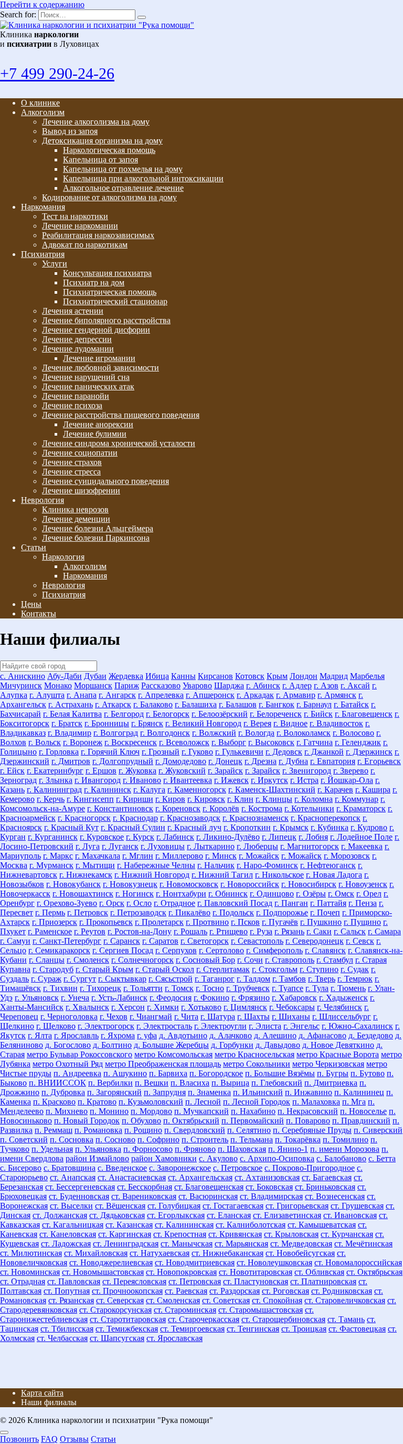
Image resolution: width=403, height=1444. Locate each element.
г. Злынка (55, 780)
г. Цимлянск (245, 1007)
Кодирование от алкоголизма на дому (109, 197)
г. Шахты (253, 1016)
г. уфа (147, 1035)
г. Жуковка (137, 770)
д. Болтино (112, 1044)
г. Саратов (160, 940)
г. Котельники (309, 808)
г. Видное (290, 723)
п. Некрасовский (308, 1111)
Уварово (197, 685)
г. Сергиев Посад (122, 950)
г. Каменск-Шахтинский (271, 789)
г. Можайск (259, 855)
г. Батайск (351, 704)
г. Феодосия (171, 997)
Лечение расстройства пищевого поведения (120, 414)
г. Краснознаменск (255, 817)
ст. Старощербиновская (283, 1319)
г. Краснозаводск (190, 817)
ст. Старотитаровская (128, 1319)
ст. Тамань (346, 1319)
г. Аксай (355, 685)
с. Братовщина (70, 1167)
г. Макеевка (362, 846)
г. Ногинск (134, 893)
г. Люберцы (257, 846)
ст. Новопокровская (181, 1271)
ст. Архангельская (200, 1177)
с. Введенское (122, 1167)
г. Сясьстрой (171, 978)
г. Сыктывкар (122, 978)
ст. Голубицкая (173, 1205)
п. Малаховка (316, 1101)
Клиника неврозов (75, 509)
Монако (58, 685)
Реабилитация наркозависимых (98, 235)
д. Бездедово (370, 1035)
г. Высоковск (271, 742)
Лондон (303, 676)
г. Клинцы (274, 799)
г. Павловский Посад (234, 903)
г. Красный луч (194, 827)
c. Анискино (22, 676)
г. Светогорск (205, 940)
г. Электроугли (220, 1026)
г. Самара (384, 931)
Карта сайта (42, 1392)
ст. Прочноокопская (127, 1290)
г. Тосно (210, 988)
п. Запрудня (165, 1092)
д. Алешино (275, 1035)
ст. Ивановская (350, 1215)
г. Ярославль (76, 1035)
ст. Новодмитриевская (195, 1262)
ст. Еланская (229, 1215)
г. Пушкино (321, 921)
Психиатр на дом (93, 282)
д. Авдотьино (183, 1035)
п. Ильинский (258, 1092)
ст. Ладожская (66, 1243)
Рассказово (161, 685)
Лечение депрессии (77, 339)
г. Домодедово (180, 761)
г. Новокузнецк (130, 884)
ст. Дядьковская (117, 1215)
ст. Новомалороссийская (358, 1262)
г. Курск (140, 836)
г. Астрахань (70, 704)
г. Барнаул (314, 704)
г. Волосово (353, 732)
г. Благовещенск (364, 713)
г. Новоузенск (362, 884)
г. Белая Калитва (72, 713)
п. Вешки (151, 1082)
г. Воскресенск (130, 742)
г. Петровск (87, 912)
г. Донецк (225, 761)
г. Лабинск (175, 836)
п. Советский (24, 1139)
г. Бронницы (106, 723)
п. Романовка (98, 1130)
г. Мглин (137, 855)
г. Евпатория (332, 761)
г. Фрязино (250, 997)
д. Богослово (68, 1044)
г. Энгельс (301, 1026)
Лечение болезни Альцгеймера (97, 528)
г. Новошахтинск (82, 893)
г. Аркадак (255, 694)
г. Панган (291, 903)
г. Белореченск (276, 713)
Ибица (157, 676)
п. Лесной (203, 1101)
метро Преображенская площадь (163, 1063)
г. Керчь (51, 799)
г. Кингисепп (90, 799)
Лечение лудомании (78, 348)
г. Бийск (318, 713)
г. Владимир (69, 732)
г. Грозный (160, 751)
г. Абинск (263, 685)
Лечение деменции (76, 518)
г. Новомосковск (189, 884)
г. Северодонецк (314, 940)
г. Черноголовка (69, 1016)
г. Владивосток (336, 723)
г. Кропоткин (247, 827)
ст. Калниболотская (250, 1224)
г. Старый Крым (104, 969)
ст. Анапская (73, 1177)
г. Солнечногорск (142, 959)
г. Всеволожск (184, 742)
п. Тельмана (251, 1139)
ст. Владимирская (271, 1196)
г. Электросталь (164, 1026)
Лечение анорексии (98, 424)
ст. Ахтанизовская (267, 1177)
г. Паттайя (328, 903)
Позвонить (19, 1439)
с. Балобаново (341, 1158)
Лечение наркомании (80, 225)
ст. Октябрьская (374, 1271)
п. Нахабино (253, 1111)
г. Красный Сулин (133, 827)
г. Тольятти (143, 988)
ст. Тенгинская (253, 1328)
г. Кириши (134, 799)
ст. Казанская (129, 1224)
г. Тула (316, 988)
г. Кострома (261, 808)
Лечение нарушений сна (86, 377)
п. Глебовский (276, 1082)
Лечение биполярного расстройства (106, 320)
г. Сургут (79, 978)
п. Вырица (230, 1082)
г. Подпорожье (282, 912)
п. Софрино (158, 1139)
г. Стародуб (53, 969)
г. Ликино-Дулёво (228, 836)
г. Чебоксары (292, 1007)
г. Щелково (56, 1026)
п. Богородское (216, 1073)
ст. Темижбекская (127, 1328)
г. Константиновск (120, 808)
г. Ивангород (98, 780)
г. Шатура (217, 1016)
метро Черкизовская (328, 1063)
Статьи (33, 547)
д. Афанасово (322, 1035)
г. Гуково (197, 751)
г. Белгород (124, 713)
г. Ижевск (231, 780)
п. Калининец (359, 1092)
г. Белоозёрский (220, 713)
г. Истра (304, 780)
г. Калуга (149, 789)
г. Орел (368, 893)
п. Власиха (190, 1082)
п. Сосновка (71, 1139)
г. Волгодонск (165, 732)
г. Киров (170, 799)
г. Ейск (12, 770)
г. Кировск (206, 799)
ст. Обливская (319, 1271)
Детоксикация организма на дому (102, 140)
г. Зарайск (225, 770)
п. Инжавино (308, 1092)
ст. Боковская (269, 1186)
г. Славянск (325, 950)
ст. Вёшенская (120, 1205)
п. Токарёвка (298, 1139)
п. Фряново (195, 1148)
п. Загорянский (114, 1092)
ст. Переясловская (134, 1281)
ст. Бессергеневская (80, 1186)
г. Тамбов (289, 978)
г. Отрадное (174, 903)
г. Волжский (214, 732)
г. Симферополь (274, 950)
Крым (277, 676)
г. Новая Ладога (334, 874)
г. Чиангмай (151, 1016)
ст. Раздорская (234, 1290)
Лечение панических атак (88, 386)
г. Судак (355, 969)
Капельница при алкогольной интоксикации (143, 178)
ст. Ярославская (174, 1338)
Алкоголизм (43, 112)
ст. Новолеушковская (274, 1262)
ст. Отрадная (22, 1281)
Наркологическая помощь (109, 150)
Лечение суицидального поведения (105, 481)
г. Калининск (107, 789)
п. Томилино (345, 1139)
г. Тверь (321, 978)
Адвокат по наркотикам (85, 244)
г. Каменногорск (196, 789)
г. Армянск (336, 694)
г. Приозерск (54, 921)
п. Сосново (115, 1139)
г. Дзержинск (369, 751)
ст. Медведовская (301, 1243)
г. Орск (111, 903)
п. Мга (354, 1101)
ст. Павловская (73, 1281)
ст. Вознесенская (335, 1196)
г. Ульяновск (37, 997)
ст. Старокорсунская (115, 1309)
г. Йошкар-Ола (347, 780)
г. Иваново (142, 780)
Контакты (38, 613)
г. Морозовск (347, 855)
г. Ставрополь (289, 959)
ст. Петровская (194, 1281)
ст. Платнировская (323, 1281)
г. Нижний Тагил (222, 874)
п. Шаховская (242, 1148)
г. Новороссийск (249, 884)
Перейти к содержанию (42, 4)
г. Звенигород (306, 770)
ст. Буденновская (79, 1196)
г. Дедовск (284, 751)
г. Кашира (372, 789)
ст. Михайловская (96, 1253)
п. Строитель (205, 1139)
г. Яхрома (118, 1035)
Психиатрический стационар (115, 301)
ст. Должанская (60, 1215)
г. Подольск (233, 912)
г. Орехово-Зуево (67, 903)
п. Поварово (308, 1120)
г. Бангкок (276, 704)
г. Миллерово (179, 855)
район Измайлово (97, 1158)
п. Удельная (52, 1148)
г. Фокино (211, 997)
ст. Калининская (184, 1224)
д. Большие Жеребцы (171, 1044)
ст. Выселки (71, 1205)
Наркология (63, 556)
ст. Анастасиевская (132, 1177)
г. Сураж (46, 978)
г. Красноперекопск (325, 817)
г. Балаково (153, 704)
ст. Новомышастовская (103, 1271)
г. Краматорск (361, 808)
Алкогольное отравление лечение (123, 187)
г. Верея (257, 723)
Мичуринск (21, 685)
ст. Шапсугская (117, 1338)
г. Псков (245, 921)
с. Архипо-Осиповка (277, 1158)
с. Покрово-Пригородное (309, 1167)
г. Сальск (350, 931)
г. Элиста (265, 1026)
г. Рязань (289, 931)
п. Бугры (332, 1073)
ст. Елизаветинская (287, 1215)
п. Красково (54, 1101)
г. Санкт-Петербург (67, 940)
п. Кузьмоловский (151, 1101)
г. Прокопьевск (106, 921)
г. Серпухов (176, 950)
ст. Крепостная (179, 1234)
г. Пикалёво (189, 912)
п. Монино (109, 1111)
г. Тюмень (348, 988)
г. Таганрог (215, 978)
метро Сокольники (256, 1063)
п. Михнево (67, 1111)
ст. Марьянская (241, 1243)
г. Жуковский (182, 770)
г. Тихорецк (100, 988)
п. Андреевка (77, 1073)
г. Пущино (362, 921)
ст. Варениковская (143, 1196)
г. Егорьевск (379, 761)
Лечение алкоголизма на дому (96, 121)
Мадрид (334, 676)
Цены (31, 604)
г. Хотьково (201, 1007)
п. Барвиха (168, 1073)
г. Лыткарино (211, 846)
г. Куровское (102, 836)
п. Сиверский (378, 1130)
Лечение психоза (72, 405)
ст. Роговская (285, 1290)
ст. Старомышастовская (260, 1309)
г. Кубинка (329, 827)
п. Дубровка (63, 1092)
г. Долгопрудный (122, 761)
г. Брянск (147, 723)
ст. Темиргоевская (192, 1328)
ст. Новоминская (30, 1271)
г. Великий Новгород (203, 723)
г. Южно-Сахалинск (357, 1026)
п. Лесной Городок (256, 1101)
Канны (183, 676)
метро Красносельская (254, 1054)
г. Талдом (253, 978)
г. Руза (261, 931)
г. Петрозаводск (138, 912)
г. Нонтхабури (181, 893)
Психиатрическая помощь (109, 291)
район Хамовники (164, 1158)
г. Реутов (89, 931)
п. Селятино (249, 1130)
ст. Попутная (67, 1290)
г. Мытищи (95, 865)
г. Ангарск (117, 694)
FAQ (49, 1439)
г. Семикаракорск (59, 950)
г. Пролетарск (159, 921)
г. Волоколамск (304, 732)
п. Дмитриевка (330, 1082)
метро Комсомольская (173, 1054)
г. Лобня (313, 836)
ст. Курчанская (347, 1234)
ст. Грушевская (357, 1205)
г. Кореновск (177, 808)
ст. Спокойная (277, 1300)
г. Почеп (325, 912)
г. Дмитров (70, 761)
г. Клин (240, 799)
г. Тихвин (60, 988)
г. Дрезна (261, 761)
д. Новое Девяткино (338, 1044)
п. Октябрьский (191, 1120)
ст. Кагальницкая (72, 1224)
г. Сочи (250, 959)
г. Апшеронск (210, 694)
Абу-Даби (64, 676)
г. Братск (66, 723)
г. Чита (186, 1016)
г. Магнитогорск (309, 846)
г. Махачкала (97, 855)
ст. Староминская (185, 1309)
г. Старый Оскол (164, 969)
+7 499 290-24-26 (57, 73)
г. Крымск (291, 827)
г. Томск (179, 988)
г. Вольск (44, 742)
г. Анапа (82, 694)
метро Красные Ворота (337, 1054)
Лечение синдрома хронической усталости (118, 443)
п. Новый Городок (87, 1120)
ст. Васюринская (208, 1196)
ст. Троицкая (303, 1328)
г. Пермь (50, 912)
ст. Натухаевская (159, 1253)
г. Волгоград (115, 732)
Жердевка (126, 676)
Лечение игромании (99, 358)
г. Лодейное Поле (361, 836)
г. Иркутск (269, 780)
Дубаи (95, 676)
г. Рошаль (190, 931)
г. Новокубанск (73, 884)
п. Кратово (97, 1101)
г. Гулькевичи (239, 751)
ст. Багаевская (327, 1177)
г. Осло (139, 903)
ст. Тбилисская (66, 1328)
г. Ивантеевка (187, 780)
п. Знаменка (209, 1092)
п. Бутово (368, 1073)
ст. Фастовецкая (357, 1328)
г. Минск (221, 855)
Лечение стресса (71, 471)
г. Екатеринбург (55, 770)
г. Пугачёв (280, 921)
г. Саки (319, 931)
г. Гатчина (314, 742)
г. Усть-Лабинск (119, 997)
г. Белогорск (167, 713)
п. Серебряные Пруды (312, 1130)
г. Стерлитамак (223, 969)
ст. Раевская (186, 1290)
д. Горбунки (232, 1044)
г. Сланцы (47, 959)
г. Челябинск (339, 1007)
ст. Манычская (187, 1243)
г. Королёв (221, 808)
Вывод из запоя (70, 131)
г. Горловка (59, 751)
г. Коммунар (356, 799)
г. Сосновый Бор (205, 959)
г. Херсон (128, 1007)
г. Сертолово (221, 950)
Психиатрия (43, 254)
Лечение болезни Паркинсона (96, 537)
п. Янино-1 (288, 1148)
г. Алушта (47, 694)
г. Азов (326, 685)
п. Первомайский (252, 1120)
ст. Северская (120, 1300)
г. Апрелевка (161, 694)
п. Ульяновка (98, 1148)
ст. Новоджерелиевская (111, 1262)
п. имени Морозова (344, 1148)
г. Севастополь (257, 940)
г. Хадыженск (343, 997)
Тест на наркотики (75, 216)
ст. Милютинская (31, 1253)
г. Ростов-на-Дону (140, 931)
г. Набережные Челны (156, 865)
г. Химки (163, 1007)
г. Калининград (54, 789)
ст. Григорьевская (297, 1205)
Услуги (54, 263)
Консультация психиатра (107, 273)
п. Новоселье (363, 1111)
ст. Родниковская (341, 1290)
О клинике (40, 102)
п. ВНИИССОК (57, 1082)
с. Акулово (218, 1158)
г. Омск (341, 893)
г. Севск (360, 940)
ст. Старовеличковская (344, 1300)
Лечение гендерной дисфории (96, 329)
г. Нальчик (216, 865)
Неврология (42, 500)
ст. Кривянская (235, 1234)
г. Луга (88, 846)
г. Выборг (228, 742)
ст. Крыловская (291, 1234)
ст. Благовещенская (208, 1186)
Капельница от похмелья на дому (123, 168)
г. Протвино (207, 921)
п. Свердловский (194, 1130)
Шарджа (229, 685)
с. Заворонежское (180, 1167)
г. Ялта (40, 1035)
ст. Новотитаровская (255, 1271)
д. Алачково (230, 1035)
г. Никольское (279, 874)
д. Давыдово (278, 1044)
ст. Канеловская (67, 1234)
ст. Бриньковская (325, 1186)
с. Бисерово (20, 1167)
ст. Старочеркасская (203, 1319)
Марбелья (367, 676)
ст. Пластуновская (255, 1281)
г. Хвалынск (87, 1007)
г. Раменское (50, 931)
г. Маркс (58, 855)
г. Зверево (350, 770)
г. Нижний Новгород (151, 874)
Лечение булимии (94, 433)
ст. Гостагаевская (233, 1205)
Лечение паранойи (75, 395)
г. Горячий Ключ (110, 751)
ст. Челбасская (62, 1338)
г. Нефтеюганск (328, 865)
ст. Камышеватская (322, 1224)
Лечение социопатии (80, 452)
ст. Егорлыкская (176, 1215)
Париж (126, 685)
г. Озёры (311, 893)
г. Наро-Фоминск (267, 865)
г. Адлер (297, 685)
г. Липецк (279, 836)
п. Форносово (148, 1148)
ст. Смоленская (173, 1300)
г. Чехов (114, 1016)
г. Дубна (293, 761)
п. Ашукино (125, 1073)
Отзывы (74, 1439)
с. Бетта (382, 1158)
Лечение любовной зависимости (100, 367)
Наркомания (43, 206)
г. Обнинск (228, 893)
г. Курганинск (53, 836)
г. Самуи (15, 940)
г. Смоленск (88, 959)
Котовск (249, 676)
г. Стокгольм (275, 969)
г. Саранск (121, 940)
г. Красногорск (84, 817)
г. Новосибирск (308, 884)
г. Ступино (319, 969)
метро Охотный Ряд (68, 1063)
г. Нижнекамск (85, 874)
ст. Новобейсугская (300, 1253)
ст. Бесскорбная (144, 1186)
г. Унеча (75, 997)
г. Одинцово (272, 893)
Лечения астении (72, 310)
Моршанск (93, 685)
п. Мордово (151, 1111)
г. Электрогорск (106, 1026)
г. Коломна (313, 799)
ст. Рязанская (71, 1300)
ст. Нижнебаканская (227, 1253)
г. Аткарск (113, 704)
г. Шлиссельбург (341, 1016)
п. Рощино (143, 1130)
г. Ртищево (228, 931)
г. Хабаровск (294, 997)
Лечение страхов (72, 462)
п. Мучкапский (201, 1111)
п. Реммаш (53, 1130)
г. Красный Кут (71, 827)
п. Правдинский (361, 1120)
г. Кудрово (369, 827)
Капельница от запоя (100, 159)
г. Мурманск (51, 865)
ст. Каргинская (124, 1234)
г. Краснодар (135, 817)
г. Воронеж (82, 742)
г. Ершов (101, 770)
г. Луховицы (163, 846)
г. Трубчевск (248, 988)
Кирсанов (215, 676)
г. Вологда (256, 732)
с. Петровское (237, 1167)
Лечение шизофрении (81, 490)
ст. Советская (226, 1300)
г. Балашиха (196, 704)
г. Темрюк (355, 978)
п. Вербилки (110, 1082)
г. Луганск (120, 846)
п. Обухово (141, 1120)
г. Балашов (238, 704)
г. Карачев (335, 789)
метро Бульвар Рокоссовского (79, 1054)
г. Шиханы (291, 1016)
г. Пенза (362, 903)
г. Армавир (295, 694)
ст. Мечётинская (363, 1243)
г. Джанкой (324, 751)
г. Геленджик (358, 742)
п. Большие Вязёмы (280, 1073)
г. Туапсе (287, 988)
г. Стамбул (334, 959)
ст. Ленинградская (125, 1243)
